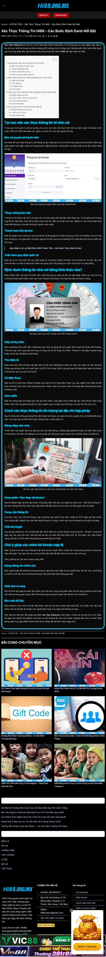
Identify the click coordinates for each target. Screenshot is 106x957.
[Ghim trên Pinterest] (54, 36)
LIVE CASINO (7, 855)
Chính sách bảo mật (85, 903)
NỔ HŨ (4, 864)
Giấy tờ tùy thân (18, 80)
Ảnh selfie (16, 89)
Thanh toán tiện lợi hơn (21, 72)
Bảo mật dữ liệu (18, 115)
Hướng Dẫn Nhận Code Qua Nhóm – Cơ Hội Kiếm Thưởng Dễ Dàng (34, 826)
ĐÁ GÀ (4, 845)
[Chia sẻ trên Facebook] (46, 36)
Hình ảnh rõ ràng (19, 112)
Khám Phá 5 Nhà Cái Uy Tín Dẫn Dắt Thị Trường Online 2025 (31, 821)
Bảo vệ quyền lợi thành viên (22, 66)
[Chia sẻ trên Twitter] (49, 36)
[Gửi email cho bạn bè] (51, 36)
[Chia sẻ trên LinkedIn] (56, 36)
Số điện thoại (17, 86)
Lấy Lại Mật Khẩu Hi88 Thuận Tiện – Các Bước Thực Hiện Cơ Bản (50, 248)
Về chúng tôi (82, 892)
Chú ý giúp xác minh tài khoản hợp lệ (24, 107)
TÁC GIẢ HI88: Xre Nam (52, 918)
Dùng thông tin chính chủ (22, 110)
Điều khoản (81, 897)
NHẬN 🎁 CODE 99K (87, 946)
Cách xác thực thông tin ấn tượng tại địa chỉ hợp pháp (32, 92)
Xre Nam (37, 36)
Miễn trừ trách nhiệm (86, 908)
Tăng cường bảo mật (20, 69)
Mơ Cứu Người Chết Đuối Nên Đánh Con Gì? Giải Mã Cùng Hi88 (32, 812)
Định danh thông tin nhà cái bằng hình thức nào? (30, 77)
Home (4, 24)
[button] (3, 6)
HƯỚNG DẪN (15, 24)
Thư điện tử (16, 83)
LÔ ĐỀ (4, 859)
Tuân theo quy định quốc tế (23, 74)
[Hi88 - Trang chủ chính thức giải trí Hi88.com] (53, 6)
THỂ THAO (6, 868)
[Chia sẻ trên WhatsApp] (43, 36)
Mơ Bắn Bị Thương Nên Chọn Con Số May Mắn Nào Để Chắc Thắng (34, 808)
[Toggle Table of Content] (53, 59)
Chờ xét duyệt (18, 104)
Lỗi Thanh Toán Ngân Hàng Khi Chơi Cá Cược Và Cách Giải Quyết (33, 817)
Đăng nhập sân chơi (20, 95)
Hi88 (4, 898)
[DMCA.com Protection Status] (46, 925)
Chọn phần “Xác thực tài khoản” (25, 98)
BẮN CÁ (5, 841)
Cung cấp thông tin (20, 101)
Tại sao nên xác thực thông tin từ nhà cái (26, 63)
